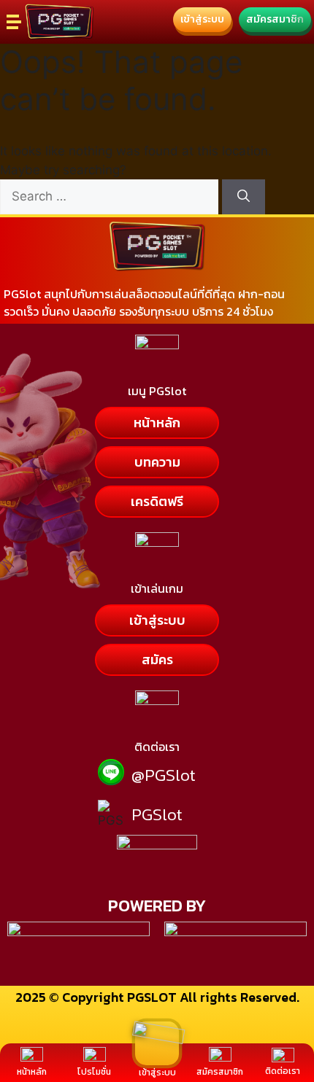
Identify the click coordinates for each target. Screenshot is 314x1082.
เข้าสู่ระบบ (157, 1072)
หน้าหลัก (32, 1071)
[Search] (243, 196)
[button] (202, 19)
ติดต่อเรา (282, 1071)
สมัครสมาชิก (219, 1071)
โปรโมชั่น (94, 1071)
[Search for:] (111, 196)
